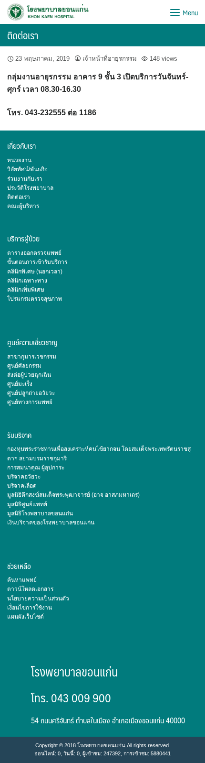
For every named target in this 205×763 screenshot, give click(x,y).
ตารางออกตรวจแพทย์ (34, 253)
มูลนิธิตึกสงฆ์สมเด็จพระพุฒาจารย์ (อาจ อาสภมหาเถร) (73, 494)
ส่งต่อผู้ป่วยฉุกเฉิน (29, 374)
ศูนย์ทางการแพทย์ (29, 402)
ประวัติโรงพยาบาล (30, 188)
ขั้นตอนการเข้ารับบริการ (37, 262)
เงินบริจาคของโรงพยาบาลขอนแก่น (50, 522)
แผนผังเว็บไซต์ (25, 616)
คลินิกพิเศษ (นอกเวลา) (34, 271)
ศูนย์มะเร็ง (19, 384)
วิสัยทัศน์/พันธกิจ (27, 169)
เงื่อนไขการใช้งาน (29, 607)
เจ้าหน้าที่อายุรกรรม (109, 58)
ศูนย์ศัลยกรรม (24, 365)
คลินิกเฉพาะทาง (27, 280)
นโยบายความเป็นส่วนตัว (38, 598)
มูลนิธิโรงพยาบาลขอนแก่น (40, 513)
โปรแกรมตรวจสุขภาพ (34, 298)
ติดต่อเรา (22, 35)
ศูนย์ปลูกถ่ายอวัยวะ (31, 393)
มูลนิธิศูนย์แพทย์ (27, 504)
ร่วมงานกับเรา (24, 178)
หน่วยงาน (19, 160)
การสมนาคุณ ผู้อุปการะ (35, 467)
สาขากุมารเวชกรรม (31, 356)
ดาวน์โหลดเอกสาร (30, 589)
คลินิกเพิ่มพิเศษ (25, 289)
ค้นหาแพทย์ (22, 580)
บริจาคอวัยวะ (24, 476)
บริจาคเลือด (22, 485)
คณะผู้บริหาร (23, 206)
